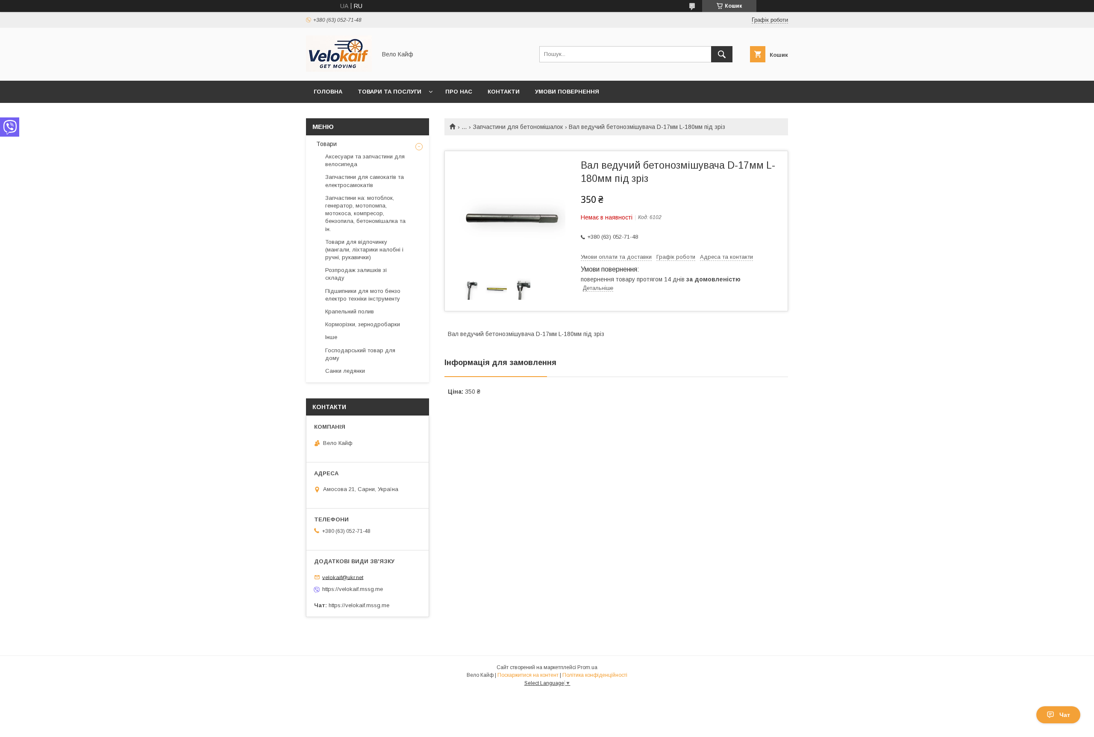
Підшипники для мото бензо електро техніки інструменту (362, 295)
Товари (326, 143)
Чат (1064, 714)
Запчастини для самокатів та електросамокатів (364, 181)
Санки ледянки (345, 371)
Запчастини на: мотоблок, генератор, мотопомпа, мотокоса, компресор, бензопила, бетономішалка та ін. (365, 213)
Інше (331, 337)
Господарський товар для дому (360, 354)
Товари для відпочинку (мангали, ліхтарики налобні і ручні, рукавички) (364, 249)
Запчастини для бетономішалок (518, 126)
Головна (328, 91)
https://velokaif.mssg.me (352, 589)
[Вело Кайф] (339, 69)
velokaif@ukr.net (342, 577)
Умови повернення (567, 91)
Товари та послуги (389, 91)
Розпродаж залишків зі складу (356, 274)
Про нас (458, 91)
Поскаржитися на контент (528, 675)
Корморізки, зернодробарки (362, 324)
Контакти (504, 91)
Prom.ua (587, 667)
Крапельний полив (349, 311)
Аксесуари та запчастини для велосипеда (365, 160)
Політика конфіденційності (594, 675)
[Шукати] (721, 54)
